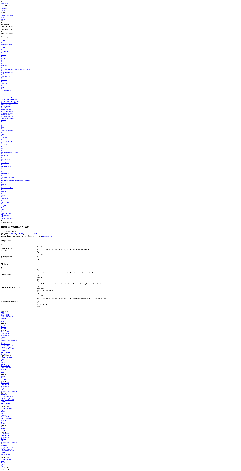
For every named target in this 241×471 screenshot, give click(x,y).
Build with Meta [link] (5, 315)
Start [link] (2, 339)
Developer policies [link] (6, 357)
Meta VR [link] (3, 318)
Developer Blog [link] (5, 332)
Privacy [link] (3, 361)
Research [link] (3, 327)
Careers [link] (3, 325)
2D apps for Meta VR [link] (7, 349)
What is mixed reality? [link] (7, 345)
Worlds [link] (3, 322)
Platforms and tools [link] (6, 347)
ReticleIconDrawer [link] (47, 236)
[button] (120, 2)
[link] (4, 3)
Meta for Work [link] (5, 335)
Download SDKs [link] (6, 333)
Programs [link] (3, 337)
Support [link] (3, 364)
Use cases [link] (4, 354)
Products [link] (3, 328)
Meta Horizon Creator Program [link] (10, 340)
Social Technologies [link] (7, 316)
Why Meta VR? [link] (5, 344)
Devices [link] (3, 350)
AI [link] (1, 320)
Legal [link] (2, 359)
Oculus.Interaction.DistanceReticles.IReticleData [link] (22, 233)
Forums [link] (3, 362)
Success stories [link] (5, 352)
